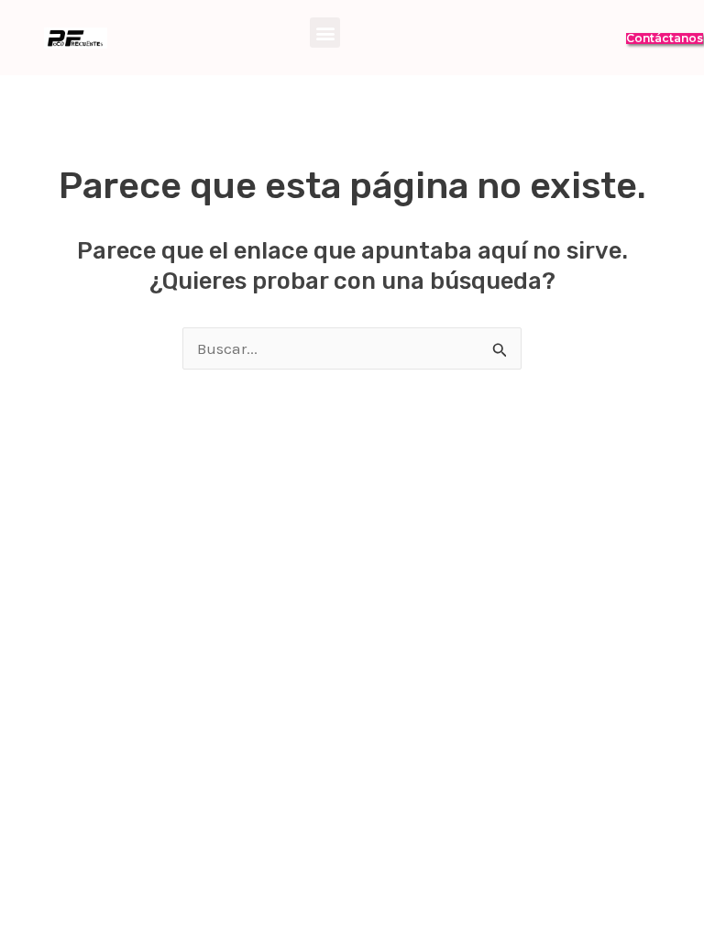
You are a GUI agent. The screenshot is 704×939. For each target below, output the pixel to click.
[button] (325, 32)
